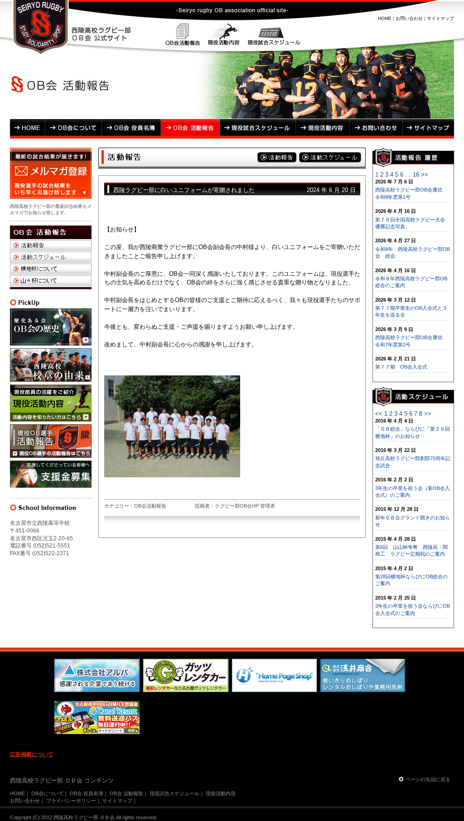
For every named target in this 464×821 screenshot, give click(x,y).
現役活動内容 (223, 35)
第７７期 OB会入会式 (401, 367)
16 (416, 174)
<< (378, 413)
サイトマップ (440, 18)
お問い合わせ (409, 18)
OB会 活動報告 (190, 129)
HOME (385, 18)
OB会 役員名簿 (131, 129)
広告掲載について (31, 754)
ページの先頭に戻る (428, 779)
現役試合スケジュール (272, 35)
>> (424, 174)
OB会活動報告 (183, 35)
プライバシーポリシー (71, 800)
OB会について (73, 129)
